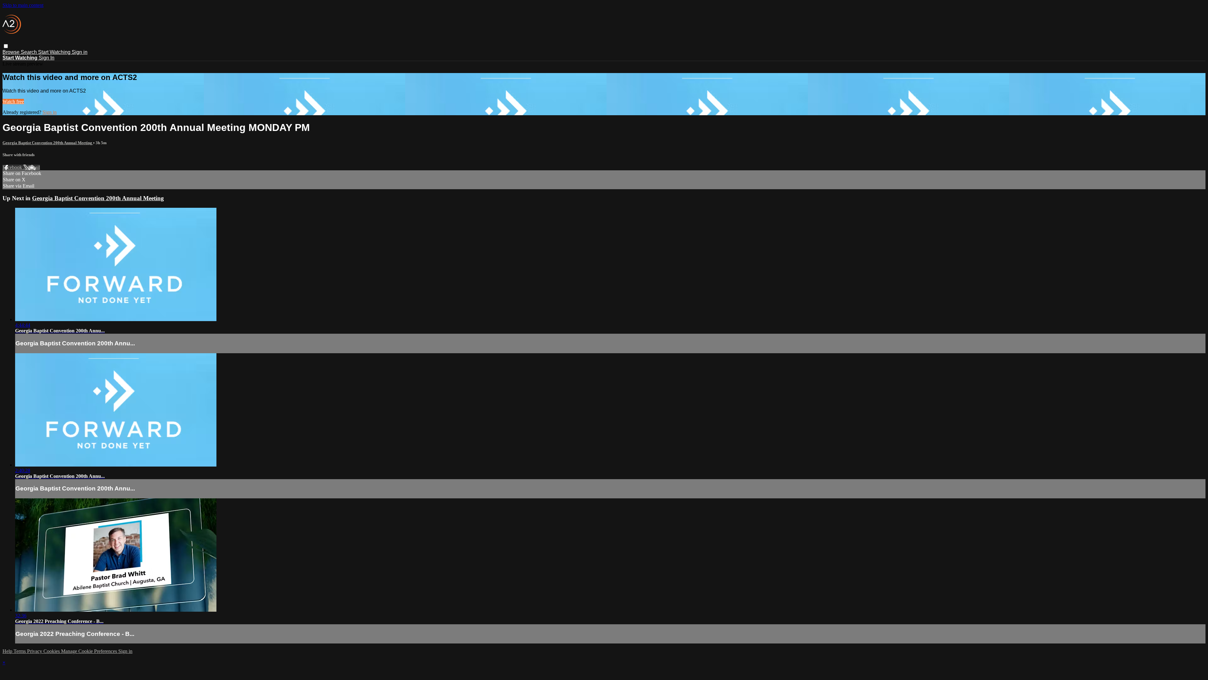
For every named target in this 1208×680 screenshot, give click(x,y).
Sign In (46, 57)
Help (8, 651)
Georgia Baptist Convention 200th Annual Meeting (48, 142)
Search (29, 52)
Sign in (79, 52)
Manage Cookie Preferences (89, 651)
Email (34, 167)
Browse (12, 52)
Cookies (52, 651)
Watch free (13, 101)
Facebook (13, 167)
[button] (6, 46)
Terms (20, 651)
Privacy (35, 651)
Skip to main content (23, 5)
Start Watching (55, 52)
